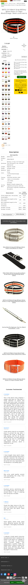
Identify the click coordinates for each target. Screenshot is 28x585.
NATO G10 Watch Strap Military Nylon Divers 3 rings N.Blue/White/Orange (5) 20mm (14, 301)
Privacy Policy (20, 582)
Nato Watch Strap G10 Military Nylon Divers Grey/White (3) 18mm (14, 247)
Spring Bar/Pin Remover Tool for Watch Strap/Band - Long (14, 328)
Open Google (7, 464)
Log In (19, 2)
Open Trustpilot (7, 422)
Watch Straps (12, 3)
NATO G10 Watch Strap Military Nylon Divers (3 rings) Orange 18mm (14, 379)
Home (15, 2)
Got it (12, 582)
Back (3, 3)
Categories (4, 1)
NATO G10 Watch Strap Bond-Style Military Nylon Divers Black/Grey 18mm (14, 353)
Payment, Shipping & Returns (21, 87)
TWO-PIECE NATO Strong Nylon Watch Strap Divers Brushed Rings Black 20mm (14, 274)
